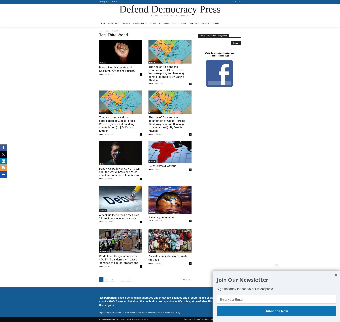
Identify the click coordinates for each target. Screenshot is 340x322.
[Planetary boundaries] (170, 200)
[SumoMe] (3, 174)
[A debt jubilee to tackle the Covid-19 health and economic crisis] (120, 199)
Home (101, 31)
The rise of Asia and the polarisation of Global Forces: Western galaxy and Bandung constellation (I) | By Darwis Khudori (166, 124)
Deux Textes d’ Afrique (162, 166)
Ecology (102, 63)
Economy (152, 62)
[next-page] (128, 279)
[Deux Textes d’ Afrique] (170, 152)
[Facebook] (232, 1)
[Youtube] (239, 1)
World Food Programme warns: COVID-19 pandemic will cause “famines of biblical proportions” (119, 259)
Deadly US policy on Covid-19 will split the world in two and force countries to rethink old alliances (120, 172)
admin (101, 74)
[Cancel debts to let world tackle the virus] (170, 241)
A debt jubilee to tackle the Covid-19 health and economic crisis (119, 216)
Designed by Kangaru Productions (109, 18)
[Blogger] (3, 167)
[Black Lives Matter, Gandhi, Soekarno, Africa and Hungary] (120, 52)
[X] (235, 1)
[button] (276, 279)
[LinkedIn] (3, 161)
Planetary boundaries (161, 217)
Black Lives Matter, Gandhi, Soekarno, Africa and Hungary (117, 69)
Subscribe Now (276, 311)
